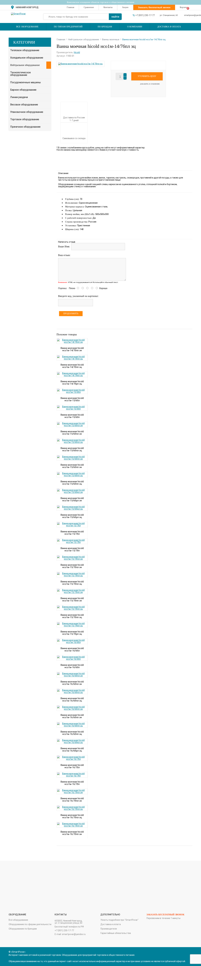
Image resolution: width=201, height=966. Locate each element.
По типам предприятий (68, 26)
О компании (134, 26)
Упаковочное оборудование (26, 111)
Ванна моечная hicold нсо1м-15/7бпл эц (72, 582)
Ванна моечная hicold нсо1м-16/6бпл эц (72, 699)
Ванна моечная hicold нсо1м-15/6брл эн (72, 499)
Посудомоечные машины (25, 82)
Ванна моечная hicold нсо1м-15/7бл (72, 532)
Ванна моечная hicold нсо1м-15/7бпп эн (72, 599)
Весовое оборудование (24, 104)
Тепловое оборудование (24, 50)
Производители (108, 928)
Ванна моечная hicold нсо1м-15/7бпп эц (72, 616)
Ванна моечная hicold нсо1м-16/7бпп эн (72, 833)
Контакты (107, 7)
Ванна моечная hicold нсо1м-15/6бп (72, 416)
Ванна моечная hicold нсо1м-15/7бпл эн (72, 566)
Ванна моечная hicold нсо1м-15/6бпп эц (72, 482)
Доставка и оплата (169, 26)
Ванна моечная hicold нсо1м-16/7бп (72, 783)
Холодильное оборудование (26, 57)
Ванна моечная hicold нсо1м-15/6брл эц (72, 516)
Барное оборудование (23, 89)
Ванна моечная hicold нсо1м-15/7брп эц (72, 632)
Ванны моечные (110, 39)
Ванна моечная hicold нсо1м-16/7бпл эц (72, 816)
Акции (125, 7)
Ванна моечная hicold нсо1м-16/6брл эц (72, 749)
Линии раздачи (19, 97)
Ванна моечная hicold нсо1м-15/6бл (72, 399)
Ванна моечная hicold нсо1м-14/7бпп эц (72, 366)
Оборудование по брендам (23, 928)
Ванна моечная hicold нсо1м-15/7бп (72, 549)
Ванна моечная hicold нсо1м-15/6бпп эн (72, 466)
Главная (70, 7)
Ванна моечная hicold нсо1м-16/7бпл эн (72, 799)
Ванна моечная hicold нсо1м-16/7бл (72, 766)
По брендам (105, 26)
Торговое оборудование (24, 119)
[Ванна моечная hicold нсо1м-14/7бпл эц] (80, 63)
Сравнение (89, 7)
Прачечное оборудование (25, 126)
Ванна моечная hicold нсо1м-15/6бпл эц (72, 449)
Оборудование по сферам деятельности (30, 924)
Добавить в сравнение (150, 84)
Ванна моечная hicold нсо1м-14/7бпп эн (72, 349)
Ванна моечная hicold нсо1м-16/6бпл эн (72, 682)
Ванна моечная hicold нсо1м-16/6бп (72, 666)
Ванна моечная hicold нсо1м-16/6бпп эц (72, 732)
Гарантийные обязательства (115, 933)
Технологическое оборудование (20, 73)
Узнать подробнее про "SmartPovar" (119, 920)
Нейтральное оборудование (25, 65)
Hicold (77, 52)
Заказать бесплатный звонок (165, 914)
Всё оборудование (18, 920)
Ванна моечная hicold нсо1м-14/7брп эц (72, 382)
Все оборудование (27, 26)
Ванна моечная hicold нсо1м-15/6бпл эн (72, 432)
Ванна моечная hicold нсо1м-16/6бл (72, 649)
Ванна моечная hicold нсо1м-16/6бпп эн (72, 716)
